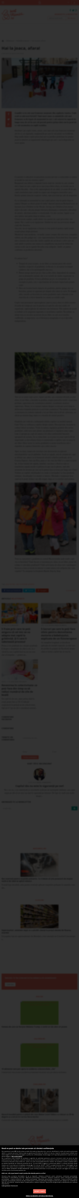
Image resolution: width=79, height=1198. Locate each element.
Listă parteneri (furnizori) (10, 1186)
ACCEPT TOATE (39, 1191)
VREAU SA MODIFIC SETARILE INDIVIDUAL (39, 1196)
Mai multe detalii (17, 1156)
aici (32, 1165)
